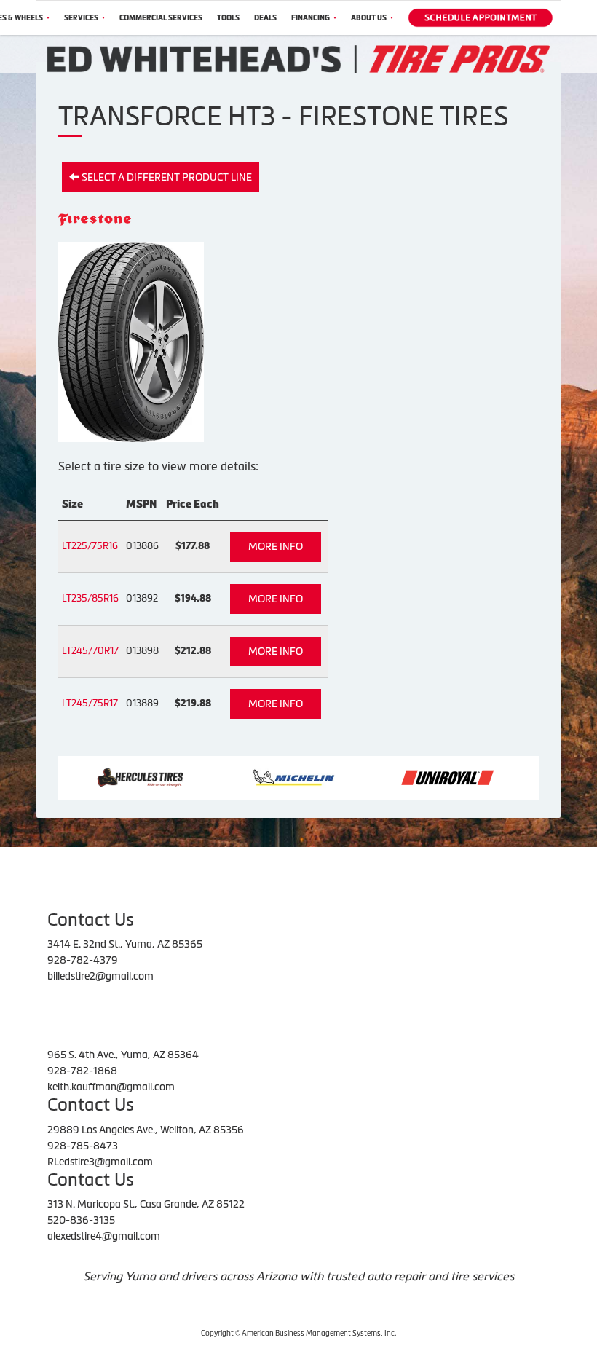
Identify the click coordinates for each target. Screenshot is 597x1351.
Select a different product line (165, 177)
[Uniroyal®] (415, 776)
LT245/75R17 (90, 703)
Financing (310, 18)
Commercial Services (160, 18)
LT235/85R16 (90, 598)
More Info (275, 546)
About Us (369, 18)
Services (81, 18)
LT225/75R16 (90, 545)
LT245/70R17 (90, 650)
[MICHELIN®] (262, 776)
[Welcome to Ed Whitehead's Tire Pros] (298, 58)
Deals (265, 18)
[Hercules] (108, 776)
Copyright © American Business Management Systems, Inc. (298, 1333)
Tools (228, 18)
